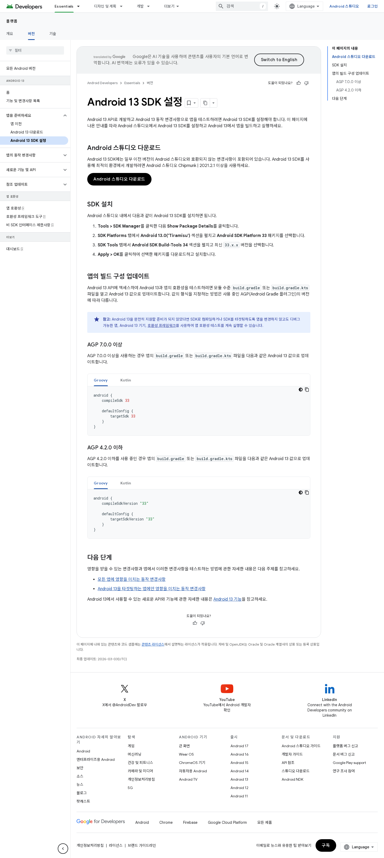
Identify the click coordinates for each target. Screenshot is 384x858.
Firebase (190, 822)
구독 (326, 845)
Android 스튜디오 (344, 6)
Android (83, 751)
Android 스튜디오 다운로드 (119, 179)
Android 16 (239, 754)
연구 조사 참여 (344, 771)
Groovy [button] (101, 380)
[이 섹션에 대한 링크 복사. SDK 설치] (118, 205)
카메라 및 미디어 (140, 771)
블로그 (82, 793)
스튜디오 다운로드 (296, 771)
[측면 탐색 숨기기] (63, 848)
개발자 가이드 (292, 754)
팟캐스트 (83, 801)
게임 (131, 746)
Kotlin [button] (125, 380)
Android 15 (239, 762)
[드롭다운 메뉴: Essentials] (81, 6)
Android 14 (239, 771)
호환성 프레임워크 (162, 325)
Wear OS (186, 754)
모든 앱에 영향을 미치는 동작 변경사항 (132, 579)
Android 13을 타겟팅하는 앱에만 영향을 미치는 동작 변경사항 (152, 589)
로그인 (372, 6)
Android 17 (239, 746)
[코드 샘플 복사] (307, 389)
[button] (31, 115)
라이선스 (116, 845)
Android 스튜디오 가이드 (301, 746)
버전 (31, 33)
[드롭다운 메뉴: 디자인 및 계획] (124, 6)
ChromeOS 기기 (192, 762)
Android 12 (239, 787)
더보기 (169, 6)
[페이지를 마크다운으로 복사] (205, 102)
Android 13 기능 (227, 599)
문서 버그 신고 (344, 754)
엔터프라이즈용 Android (96, 759)
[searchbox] (35, 50)
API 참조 (288, 762)
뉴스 (80, 784)
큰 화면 (184, 746)
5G (130, 787)
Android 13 (239, 779)
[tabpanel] (199, 411)
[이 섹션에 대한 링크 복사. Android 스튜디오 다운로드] (166, 148)
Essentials (64, 6)
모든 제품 (264, 822)
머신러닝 (134, 754)
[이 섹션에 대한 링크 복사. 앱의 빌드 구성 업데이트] (154, 277)
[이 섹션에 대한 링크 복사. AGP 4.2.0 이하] (128, 448)
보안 (80, 768)
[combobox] (242, 6)
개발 (140, 6)
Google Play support (349, 762)
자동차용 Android (193, 771)
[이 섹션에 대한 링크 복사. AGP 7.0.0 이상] (127, 345)
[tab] (101, 380)
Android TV (188, 779)
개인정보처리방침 (141, 779)
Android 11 (239, 796)
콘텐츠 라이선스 (153, 644)
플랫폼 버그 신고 (345, 746)
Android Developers (102, 83)
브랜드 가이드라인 (142, 845)
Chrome (166, 822)
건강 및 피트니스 (140, 762)
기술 (52, 33)
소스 (80, 776)
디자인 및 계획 (105, 6)
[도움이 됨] (298, 83)
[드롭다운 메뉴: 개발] (151, 6)
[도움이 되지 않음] (306, 83)
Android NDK (292, 779)
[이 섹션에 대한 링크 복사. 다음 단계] (117, 558)
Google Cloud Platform (227, 822)
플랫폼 (12, 21)
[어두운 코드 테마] (301, 389)
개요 (9, 33)
